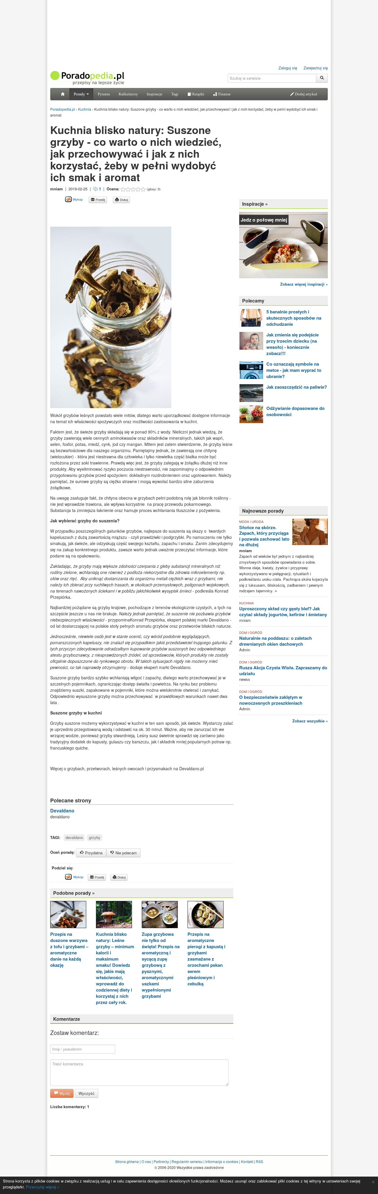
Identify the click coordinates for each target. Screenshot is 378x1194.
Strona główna (127, 1161)
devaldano (74, 837)
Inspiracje (154, 94)
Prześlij (100, 200)
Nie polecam (125, 853)
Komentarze (66, 1018)
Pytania (104, 94)
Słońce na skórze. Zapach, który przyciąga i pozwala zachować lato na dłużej (264, 536)
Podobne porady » (74, 892)
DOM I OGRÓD (250, 632)
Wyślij (64, 1093)
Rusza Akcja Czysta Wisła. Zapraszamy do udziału (283, 670)
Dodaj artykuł (305, 94)
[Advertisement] (119, 209)
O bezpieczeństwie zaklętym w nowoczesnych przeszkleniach (270, 700)
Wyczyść (86, 1093)
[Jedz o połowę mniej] (283, 244)
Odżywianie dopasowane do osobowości (295, 411)
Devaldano (62, 810)
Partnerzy (161, 1161)
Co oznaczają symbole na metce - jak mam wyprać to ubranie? (293, 370)
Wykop (77, 199)
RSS (259, 1161)
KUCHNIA (246, 603)
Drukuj (123, 200)
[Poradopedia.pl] (87, 77)
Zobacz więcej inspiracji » (304, 284)
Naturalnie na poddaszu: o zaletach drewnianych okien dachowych (275, 641)
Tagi (174, 94)
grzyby (94, 837)
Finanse (224, 94)
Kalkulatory (128, 94)
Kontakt (247, 1161)
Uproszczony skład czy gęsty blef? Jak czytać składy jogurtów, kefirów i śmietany (283, 611)
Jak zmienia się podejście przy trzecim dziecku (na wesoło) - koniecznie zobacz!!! (292, 343)
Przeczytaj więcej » (42, 1187)
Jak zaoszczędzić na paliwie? (296, 387)
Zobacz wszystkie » (310, 721)
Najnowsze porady (263, 510)
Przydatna (93, 853)
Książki (197, 94)
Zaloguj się (287, 68)
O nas (146, 1161)
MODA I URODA (251, 521)
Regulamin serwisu (187, 1161)
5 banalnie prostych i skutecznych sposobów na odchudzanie (293, 317)
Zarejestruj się (316, 68)
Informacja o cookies (221, 1161)
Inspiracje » (255, 203)
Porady (80, 94)
